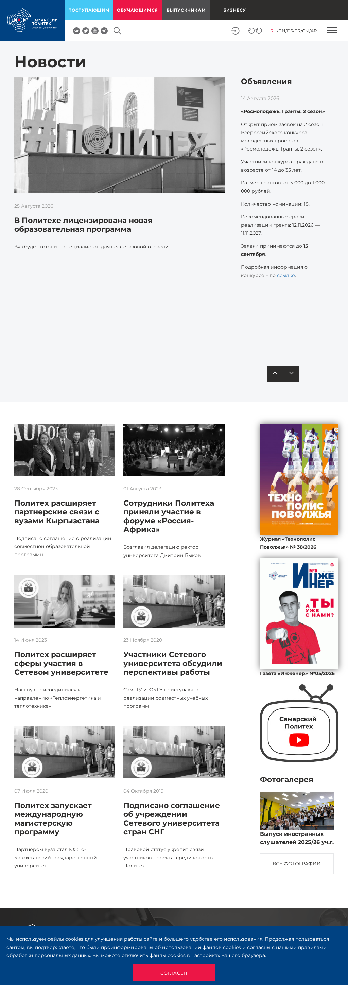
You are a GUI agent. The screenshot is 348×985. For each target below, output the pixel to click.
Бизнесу (234, 10)
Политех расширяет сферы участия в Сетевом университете (61, 663)
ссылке (286, 275)
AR (314, 30)
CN (305, 30)
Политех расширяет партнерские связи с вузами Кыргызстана (57, 511)
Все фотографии (297, 864)
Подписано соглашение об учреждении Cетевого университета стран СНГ (171, 819)
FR (297, 30)
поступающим (89, 10)
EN (281, 30)
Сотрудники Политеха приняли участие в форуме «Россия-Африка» (168, 516)
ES (290, 30)
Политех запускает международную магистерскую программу (53, 819)
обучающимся (137, 10)
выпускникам (186, 10)
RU (273, 30)
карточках (291, 338)
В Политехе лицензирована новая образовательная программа (83, 225)
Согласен (174, 973)
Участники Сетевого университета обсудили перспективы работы (172, 663)
